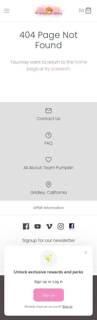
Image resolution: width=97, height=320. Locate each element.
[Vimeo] (49, 226)
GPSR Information (48, 207)
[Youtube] (37, 226)
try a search (57, 69)
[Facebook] (26, 226)
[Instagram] (61, 226)
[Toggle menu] (6, 10)
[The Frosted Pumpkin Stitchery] (48, 11)
